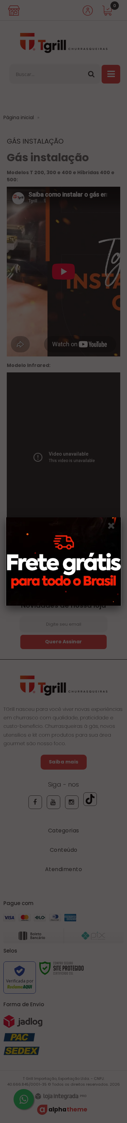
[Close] (113, 527)
